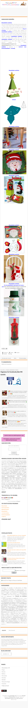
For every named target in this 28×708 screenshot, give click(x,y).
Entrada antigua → (23, 358)
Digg (11, 353)
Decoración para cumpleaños (17, 463)
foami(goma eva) (7, 466)
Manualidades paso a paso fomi (8, 612)
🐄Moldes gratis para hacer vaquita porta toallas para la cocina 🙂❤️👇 (16, 421)
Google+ (18, 352)
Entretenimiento (12, 465)
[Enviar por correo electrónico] (2, 348)
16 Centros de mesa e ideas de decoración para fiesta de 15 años (16, 559)
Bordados (24, 461)
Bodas (20, 461)
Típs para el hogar (6, 681)
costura (11, 462)
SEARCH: (4, 630)
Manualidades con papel (10, 469)
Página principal (5, 685)
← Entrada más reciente (6, 358)
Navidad (3, 679)
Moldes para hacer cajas (16, 613)
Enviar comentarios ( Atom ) (12, 370)
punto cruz (14, 483)
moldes (20, 480)
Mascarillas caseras (12, 480)
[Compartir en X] (5, 348)
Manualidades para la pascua (10, 475)
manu (15, 468)
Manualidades (4, 511)
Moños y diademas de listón (13, 481)
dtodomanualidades (6, 514)
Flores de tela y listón (15, 594)
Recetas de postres (16, 484)
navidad (21, 481)
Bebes (17, 461)
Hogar (3, 669)
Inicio (15, 358)
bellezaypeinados (5, 507)
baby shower (13, 461)
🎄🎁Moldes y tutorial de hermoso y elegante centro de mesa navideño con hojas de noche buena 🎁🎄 (17, 392)
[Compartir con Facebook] (6, 348)
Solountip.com (13, 695)
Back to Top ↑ (14, 699)
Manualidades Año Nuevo (8, 599)
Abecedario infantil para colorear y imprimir (16, 535)
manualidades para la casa (18, 605)
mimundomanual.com (6, 45)
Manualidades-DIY (6, 667)
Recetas (19, 483)
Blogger (18, 501)
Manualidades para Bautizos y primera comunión (14, 602)
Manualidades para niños (8, 477)
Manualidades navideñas (8, 19)
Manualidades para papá (20, 477)
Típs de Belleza (22, 485)
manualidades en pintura (7, 470)
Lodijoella (4, 516)
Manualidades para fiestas (9, 473)
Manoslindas (4, 505)
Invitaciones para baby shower (13, 542)
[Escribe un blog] (3, 348)
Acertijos (9, 461)
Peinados (24, 481)
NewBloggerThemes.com (10, 698)
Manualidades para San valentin (11, 479)
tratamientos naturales (17, 487)
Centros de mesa (5, 462)
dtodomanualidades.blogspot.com (9, 43)
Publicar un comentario (6, 364)
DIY (3, 465)
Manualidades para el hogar (18, 472)
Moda (17, 480)
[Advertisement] (11, 13)
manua (17, 468)
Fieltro (18, 465)
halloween (13, 466)
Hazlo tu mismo (21, 466)
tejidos (16, 485)
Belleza (3, 673)
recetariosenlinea (5, 513)
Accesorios (4, 461)
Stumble (5, 353)
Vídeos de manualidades (15, 488)
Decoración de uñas (6, 463)
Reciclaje (7, 485)
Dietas (25, 463)
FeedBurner (16, 454)
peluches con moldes (7, 483)
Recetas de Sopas (5, 618)
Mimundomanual (5, 509)
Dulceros (6, 465)
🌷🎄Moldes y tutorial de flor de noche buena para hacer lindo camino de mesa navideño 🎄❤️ (17, 402)
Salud (12, 485)
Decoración (23, 462)
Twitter (11, 352)
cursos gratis (17, 462)
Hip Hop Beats (19, 698)
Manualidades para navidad (16, 476)
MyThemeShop (12, 697)
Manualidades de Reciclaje (20, 469)
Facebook (5, 352)
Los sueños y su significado (8, 468)
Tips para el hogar (7, 487)
